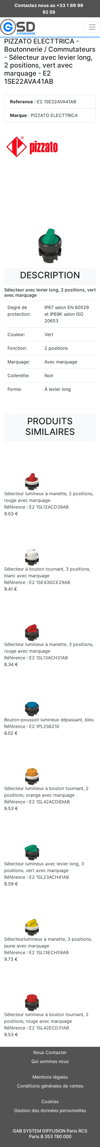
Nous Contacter (50, 1052)
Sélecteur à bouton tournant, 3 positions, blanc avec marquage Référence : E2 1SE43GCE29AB (47, 575)
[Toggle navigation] (92, 27)
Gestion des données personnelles (50, 1110)
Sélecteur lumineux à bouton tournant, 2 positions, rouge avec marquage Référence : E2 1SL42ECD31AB (46, 1021)
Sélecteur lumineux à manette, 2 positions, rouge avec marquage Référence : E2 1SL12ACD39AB (48, 500)
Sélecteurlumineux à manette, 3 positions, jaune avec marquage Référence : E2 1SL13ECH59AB (48, 945)
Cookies (50, 1101)
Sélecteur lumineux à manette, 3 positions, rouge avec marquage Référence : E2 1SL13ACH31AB (48, 650)
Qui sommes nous (50, 1061)
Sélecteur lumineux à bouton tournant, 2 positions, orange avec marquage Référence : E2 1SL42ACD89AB (46, 795)
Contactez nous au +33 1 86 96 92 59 (48, 9)
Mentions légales (50, 1077)
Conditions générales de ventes (50, 1086)
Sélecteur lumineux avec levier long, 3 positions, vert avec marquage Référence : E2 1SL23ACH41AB (44, 870)
